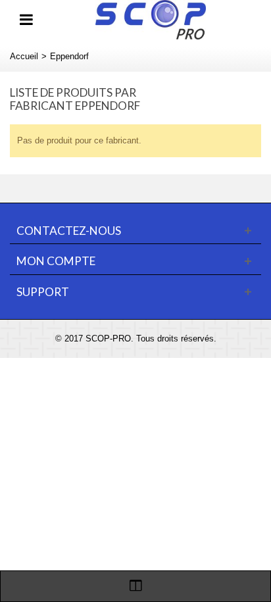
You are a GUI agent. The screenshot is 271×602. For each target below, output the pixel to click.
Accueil (24, 56)
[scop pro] (150, 19)
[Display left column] (135, 586)
